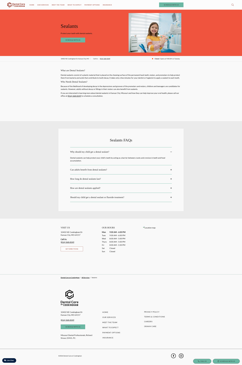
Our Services (43, 5)
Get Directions (72, 249)
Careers (148, 321)
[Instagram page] (181, 355)
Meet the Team (58, 5)
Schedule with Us (171, 5)
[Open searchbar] (233, 5)
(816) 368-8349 (105, 59)
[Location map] (162, 246)
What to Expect (74, 5)
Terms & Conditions (154, 317)
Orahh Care (150, 326)
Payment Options (92, 5)
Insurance (107, 5)
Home (31, 5)
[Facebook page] (173, 355)
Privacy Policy (151, 312)
